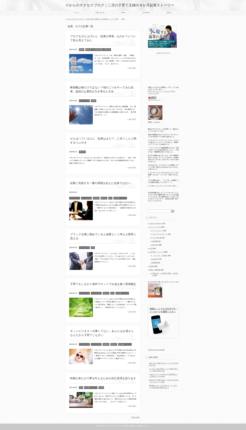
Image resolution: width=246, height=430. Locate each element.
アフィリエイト (74, 198)
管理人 (169, 12)
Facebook (146, 12)
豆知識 (101, 387)
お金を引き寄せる (156, 223)
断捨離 (82, 49)
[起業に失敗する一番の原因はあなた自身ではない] (81, 219)
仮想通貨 (155, 241)
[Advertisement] (163, 70)
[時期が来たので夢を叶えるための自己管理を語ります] (81, 406)
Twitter (123, 12)
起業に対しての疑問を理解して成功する (98, 49)
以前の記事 (135, 417)
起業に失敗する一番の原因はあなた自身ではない (100, 183)
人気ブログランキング (154, 100)
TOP (92, 19)
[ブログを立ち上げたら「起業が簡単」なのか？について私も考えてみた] (81, 72)
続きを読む (132, 68)
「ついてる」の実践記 (160, 255)
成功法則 (82, 152)
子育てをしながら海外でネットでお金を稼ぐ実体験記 (103, 284)
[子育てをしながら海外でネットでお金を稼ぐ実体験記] (81, 315)
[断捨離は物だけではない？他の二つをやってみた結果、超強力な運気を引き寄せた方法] (81, 123)
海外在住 (104, 198)
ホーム (77, 12)
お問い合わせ (100, 12)
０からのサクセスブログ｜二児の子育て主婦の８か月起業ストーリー (119, 5)
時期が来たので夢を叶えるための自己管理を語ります (103, 378)
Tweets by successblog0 (156, 350)
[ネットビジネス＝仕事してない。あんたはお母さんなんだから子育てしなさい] (81, 362)
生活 (110, 198)
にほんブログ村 (153, 93)
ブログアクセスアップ (160, 234)
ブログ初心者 (156, 238)
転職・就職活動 (155, 270)
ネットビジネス (84, 100)
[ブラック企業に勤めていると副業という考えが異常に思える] (81, 268)
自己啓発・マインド (120, 198)
